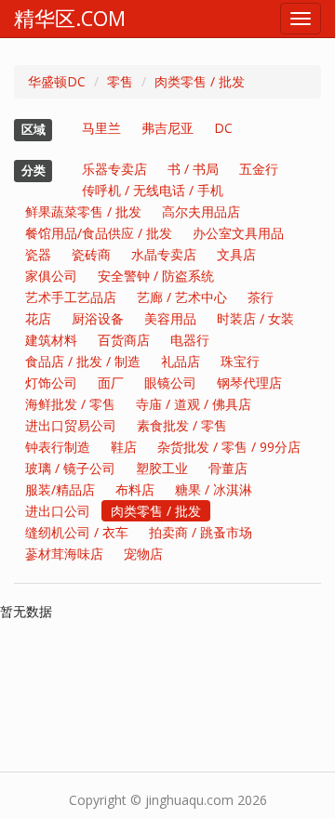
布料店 (134, 489)
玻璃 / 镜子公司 (70, 468)
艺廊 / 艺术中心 (182, 297)
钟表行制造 (57, 446)
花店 (38, 318)
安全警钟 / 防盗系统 (156, 275)
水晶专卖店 (163, 254)
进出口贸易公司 (70, 425)
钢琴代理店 (249, 382)
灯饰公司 (51, 382)
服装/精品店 (60, 489)
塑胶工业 (162, 468)
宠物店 (143, 553)
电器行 (189, 340)
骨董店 (228, 468)
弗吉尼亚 (167, 128)
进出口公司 (57, 511)
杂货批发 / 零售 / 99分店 (229, 446)
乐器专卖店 (114, 169)
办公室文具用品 (238, 233)
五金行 (258, 169)
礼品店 (180, 361)
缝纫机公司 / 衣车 (76, 532)
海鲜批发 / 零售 (70, 404)
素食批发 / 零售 (182, 425)
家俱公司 (51, 275)
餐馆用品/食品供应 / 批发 (98, 233)
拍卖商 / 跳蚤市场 (200, 532)
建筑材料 (51, 340)
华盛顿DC (57, 81)
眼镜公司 (170, 382)
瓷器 (38, 254)
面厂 (111, 382)
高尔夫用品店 (201, 211)
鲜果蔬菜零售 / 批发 (83, 211)
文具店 (236, 254)
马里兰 (101, 128)
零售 (120, 81)
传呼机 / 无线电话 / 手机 (152, 190)
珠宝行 (240, 361)
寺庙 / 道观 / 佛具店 (193, 404)
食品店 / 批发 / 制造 (83, 361)
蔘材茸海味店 (64, 553)
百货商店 (124, 340)
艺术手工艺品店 (70, 297)
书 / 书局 (193, 169)
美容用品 (170, 318)
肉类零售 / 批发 (199, 81)
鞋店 (124, 446)
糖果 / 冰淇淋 (213, 489)
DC (223, 128)
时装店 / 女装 (255, 318)
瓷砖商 (91, 254)
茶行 (261, 297)
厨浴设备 (98, 318)
